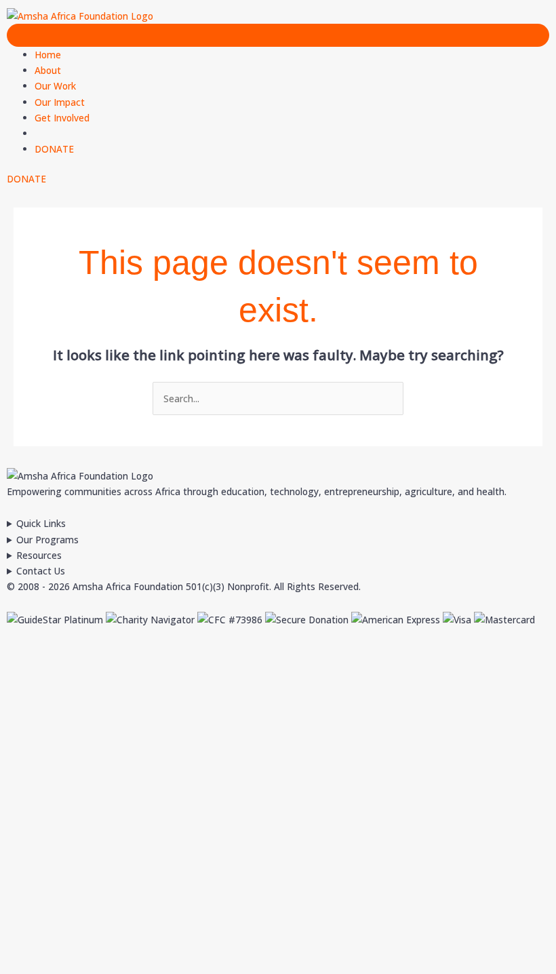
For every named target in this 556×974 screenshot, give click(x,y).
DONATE (54, 148)
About (48, 70)
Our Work (55, 85)
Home (48, 54)
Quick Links (41, 523)
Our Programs (47, 539)
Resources (39, 555)
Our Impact (60, 102)
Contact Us (40, 570)
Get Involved (62, 117)
